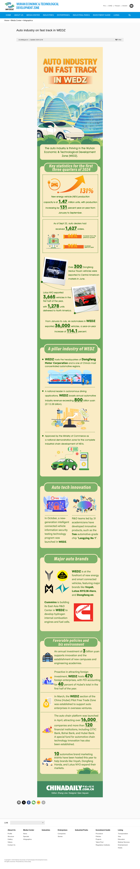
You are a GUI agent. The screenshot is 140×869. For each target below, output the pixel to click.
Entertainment (123, 845)
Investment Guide (101, 15)
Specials (26, 836)
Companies (62, 833)
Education (121, 839)
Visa (119, 836)
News (25, 833)
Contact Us (11, 845)
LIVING (116, 15)
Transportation (123, 833)
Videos (10, 842)
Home (8, 15)
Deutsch (124, 6)
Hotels (120, 848)
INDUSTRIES (48, 15)
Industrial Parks (81, 15)
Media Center (16, 20)
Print (119, 40)
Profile (10, 833)
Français (117, 6)
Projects (98, 839)
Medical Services (124, 842)
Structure (11, 836)
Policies (98, 836)
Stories (60, 836)
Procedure (99, 833)
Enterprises (63, 15)
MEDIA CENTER (33, 15)
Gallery (10, 839)
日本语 (110, 6)
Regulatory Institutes (103, 845)
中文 (104, 6)
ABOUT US (18, 15)
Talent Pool (99, 842)
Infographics (27, 839)
